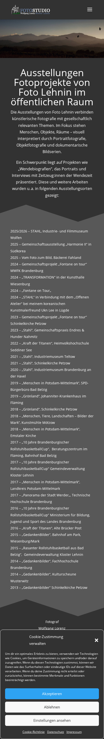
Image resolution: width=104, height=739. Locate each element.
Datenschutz (55, 732)
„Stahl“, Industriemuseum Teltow (48, 356)
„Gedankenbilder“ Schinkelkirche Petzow (54, 587)
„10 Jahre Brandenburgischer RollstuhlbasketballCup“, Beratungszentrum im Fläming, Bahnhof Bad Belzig (48, 449)
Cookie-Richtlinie (33, 732)
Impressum (74, 732)
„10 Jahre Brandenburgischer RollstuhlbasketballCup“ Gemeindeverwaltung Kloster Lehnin (47, 468)
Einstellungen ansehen (52, 720)
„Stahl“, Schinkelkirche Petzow (46, 363)
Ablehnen (52, 707)
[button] (96, 640)
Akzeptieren (52, 693)
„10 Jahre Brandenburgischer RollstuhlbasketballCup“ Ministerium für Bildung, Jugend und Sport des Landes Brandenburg (50, 515)
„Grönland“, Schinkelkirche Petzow (49, 409)
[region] (52, 38)
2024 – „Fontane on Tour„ (30, 290)
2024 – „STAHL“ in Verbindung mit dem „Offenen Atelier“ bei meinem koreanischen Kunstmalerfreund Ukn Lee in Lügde (49, 303)
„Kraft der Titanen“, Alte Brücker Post (52, 528)
